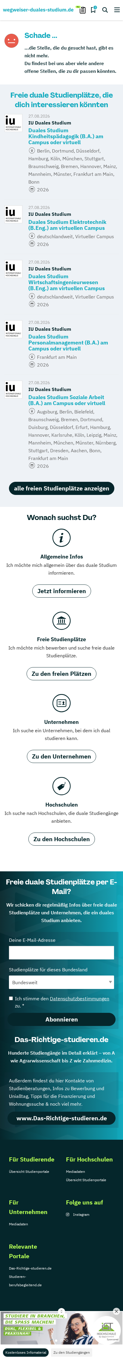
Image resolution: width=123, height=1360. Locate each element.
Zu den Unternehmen (61, 756)
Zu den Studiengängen (71, 1352)
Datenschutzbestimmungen (79, 998)
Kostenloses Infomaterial (25, 1352)
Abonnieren (61, 1019)
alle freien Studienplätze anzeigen (61, 488)
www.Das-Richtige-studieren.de (61, 1118)
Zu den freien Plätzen (61, 674)
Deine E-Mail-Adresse (32, 940)
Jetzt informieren (61, 591)
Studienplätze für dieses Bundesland (48, 970)
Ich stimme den (62, 1002)
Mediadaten (75, 1171)
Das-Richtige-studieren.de (30, 1268)
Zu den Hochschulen (61, 839)
